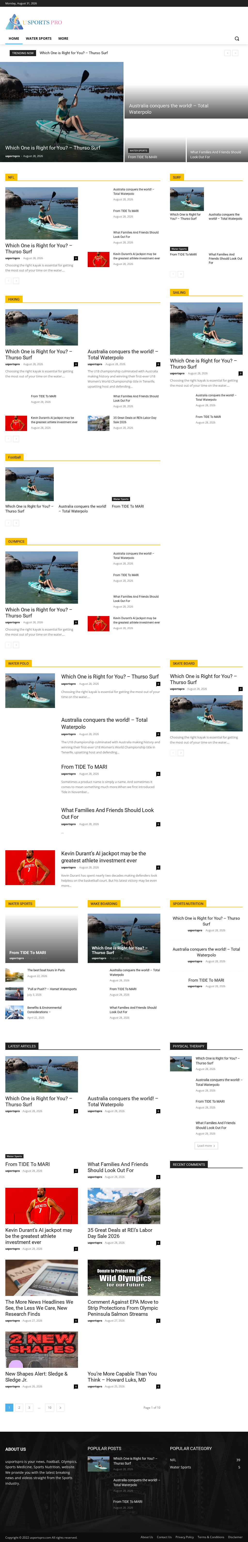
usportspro (12, 258)
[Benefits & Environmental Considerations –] (14, 1012)
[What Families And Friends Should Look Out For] (217, 141)
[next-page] (16, 281)
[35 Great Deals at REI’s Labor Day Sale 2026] (98, 423)
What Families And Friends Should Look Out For (225, 258)
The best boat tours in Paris (46, 970)
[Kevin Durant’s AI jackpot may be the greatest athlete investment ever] (98, 259)
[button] (237, 38)
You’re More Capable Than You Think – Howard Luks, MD (122, 1377)
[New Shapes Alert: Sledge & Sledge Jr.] (41, 1349)
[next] (235, 53)
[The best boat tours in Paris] (14, 975)
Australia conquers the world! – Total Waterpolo (123, 355)
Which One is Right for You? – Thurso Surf (74, 53)
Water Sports (138, 150)
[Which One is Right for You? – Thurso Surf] (62, 112)
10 (49, 1408)
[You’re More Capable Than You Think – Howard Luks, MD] (124, 1349)
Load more (204, 1145)
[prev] (228, 53)
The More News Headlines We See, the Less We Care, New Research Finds (39, 1308)
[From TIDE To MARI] (155, 141)
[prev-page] (8, 281)
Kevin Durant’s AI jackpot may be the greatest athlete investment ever (38, 1236)
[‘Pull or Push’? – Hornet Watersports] (14, 993)
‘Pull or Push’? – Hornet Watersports (52, 989)
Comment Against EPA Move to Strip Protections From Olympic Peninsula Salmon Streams (123, 1308)
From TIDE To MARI (126, 211)
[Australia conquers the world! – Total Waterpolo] (186, 90)
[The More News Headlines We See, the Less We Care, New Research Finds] (41, 1278)
